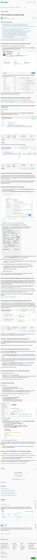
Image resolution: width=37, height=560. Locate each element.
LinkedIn (4, 468)
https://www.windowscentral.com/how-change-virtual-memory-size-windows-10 (13, 463)
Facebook (1, 468)
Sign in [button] (34, 2)
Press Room (14, 547)
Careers (14, 546)
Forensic (19, 354)
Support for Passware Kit (10, 7)
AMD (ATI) (18, 100)
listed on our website (8, 177)
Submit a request (29, 2)
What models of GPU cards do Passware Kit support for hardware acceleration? (15, 25)
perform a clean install (10, 262)
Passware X (3, 553)
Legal (1, 556)
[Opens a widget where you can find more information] (33, 558)
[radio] (16, 474)
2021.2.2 (28, 455)
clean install (26, 376)
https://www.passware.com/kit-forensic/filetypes (8, 367)
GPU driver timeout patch (18, 101)
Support (18, 39)
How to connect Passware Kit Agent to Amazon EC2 (9, 493)
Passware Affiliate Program (32, 548)
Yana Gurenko (5, 17)
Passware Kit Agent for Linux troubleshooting (8, 490)
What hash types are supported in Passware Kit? (8, 495)
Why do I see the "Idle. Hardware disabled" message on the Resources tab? (15, 34)
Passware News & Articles (32, 543)
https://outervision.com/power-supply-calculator (8, 296)
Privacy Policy (4, 556)
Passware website (12, 76)
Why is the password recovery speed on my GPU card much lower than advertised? (16, 28)
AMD (6, 178)
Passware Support (3, 7)
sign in (4, 533)
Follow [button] (34, 17)
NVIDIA (14, 100)
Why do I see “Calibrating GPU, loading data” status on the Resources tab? (14, 33)
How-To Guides (23, 546)
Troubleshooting (17, 7)
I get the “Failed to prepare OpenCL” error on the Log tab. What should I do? (15, 35)
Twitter (2, 468)
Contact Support (23, 547)
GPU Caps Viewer (11, 226)
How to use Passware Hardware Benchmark (8, 491)
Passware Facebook (1, 553)
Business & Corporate (4, 546)
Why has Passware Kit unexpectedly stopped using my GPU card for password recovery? (17, 31)
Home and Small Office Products (5, 547)
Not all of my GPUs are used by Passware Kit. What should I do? (13, 29)
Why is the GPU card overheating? (8, 36)
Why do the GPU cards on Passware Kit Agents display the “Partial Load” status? (15, 32)
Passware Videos (30, 546)
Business (22, 354)
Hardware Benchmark (15, 176)
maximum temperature (17, 287)
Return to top (3, 482)
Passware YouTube (6, 553)
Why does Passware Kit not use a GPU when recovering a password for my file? (15, 24)
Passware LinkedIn (4, 553)
